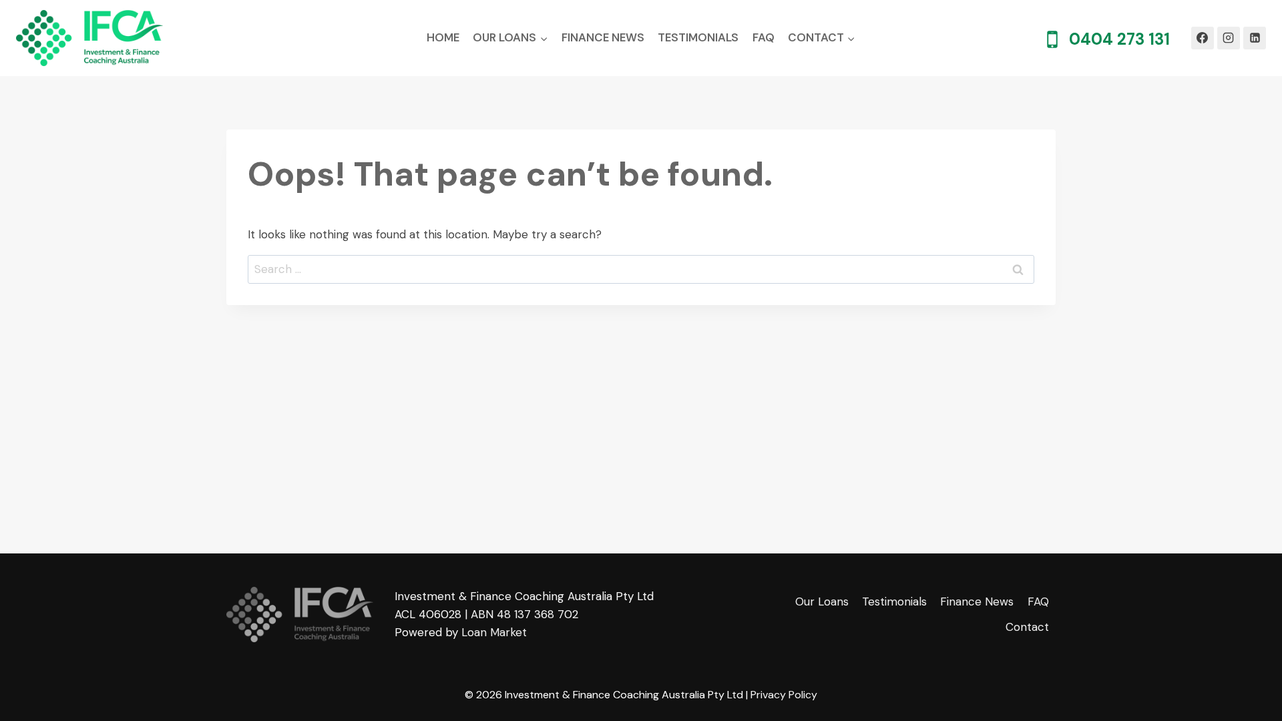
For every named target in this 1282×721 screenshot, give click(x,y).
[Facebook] (1202, 38)
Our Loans (822, 601)
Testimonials (698, 37)
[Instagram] (1228, 38)
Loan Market (494, 632)
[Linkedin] (1254, 38)
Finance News (603, 37)
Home (443, 37)
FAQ (764, 37)
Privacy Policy (784, 695)
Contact (1027, 627)
